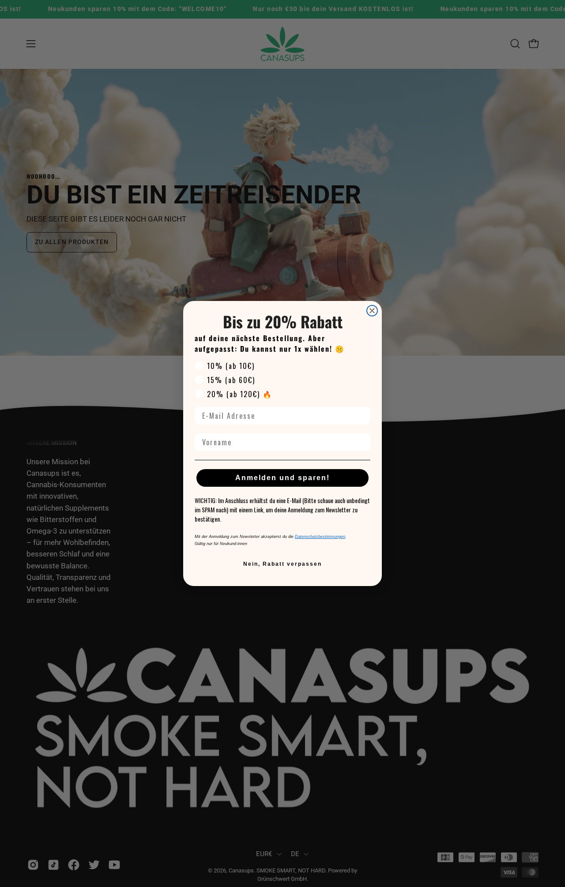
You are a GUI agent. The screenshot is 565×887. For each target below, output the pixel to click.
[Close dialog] (372, 310)
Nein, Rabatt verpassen (282, 564)
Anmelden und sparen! (282, 477)
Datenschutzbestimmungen (320, 536)
